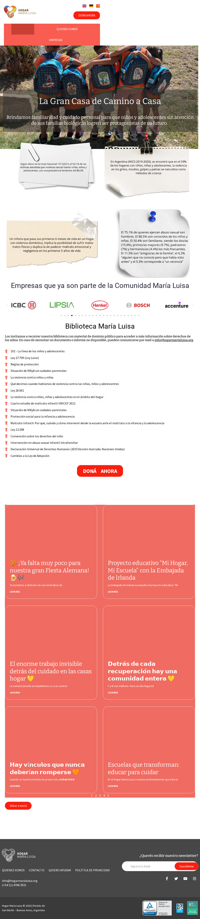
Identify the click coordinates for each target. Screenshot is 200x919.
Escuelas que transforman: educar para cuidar (143, 768)
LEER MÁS (15, 591)
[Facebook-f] (167, 878)
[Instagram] (194, 878)
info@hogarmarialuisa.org (173, 340)
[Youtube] (185, 878)
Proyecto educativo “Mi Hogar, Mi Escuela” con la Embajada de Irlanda (148, 570)
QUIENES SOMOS (13, 870)
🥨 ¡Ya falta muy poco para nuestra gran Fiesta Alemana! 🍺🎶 (49, 570)
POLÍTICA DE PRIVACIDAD (92, 870)
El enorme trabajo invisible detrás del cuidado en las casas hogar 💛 (51, 671)
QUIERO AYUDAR (60, 870)
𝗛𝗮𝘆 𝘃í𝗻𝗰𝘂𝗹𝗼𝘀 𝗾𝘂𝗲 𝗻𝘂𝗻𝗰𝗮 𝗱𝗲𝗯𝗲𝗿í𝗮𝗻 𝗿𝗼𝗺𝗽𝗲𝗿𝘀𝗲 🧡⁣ (47, 768)
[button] (6, 305)
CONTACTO (36, 870)
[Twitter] (176, 878)
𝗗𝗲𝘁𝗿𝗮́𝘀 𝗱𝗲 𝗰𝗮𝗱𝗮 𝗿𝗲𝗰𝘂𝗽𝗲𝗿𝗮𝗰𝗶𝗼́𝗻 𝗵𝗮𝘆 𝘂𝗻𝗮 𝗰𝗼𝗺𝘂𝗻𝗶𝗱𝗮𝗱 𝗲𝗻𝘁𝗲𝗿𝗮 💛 (142, 671)
